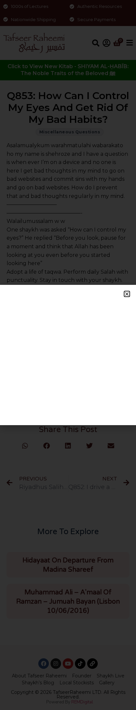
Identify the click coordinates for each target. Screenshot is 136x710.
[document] (68, 355)
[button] (126, 293)
